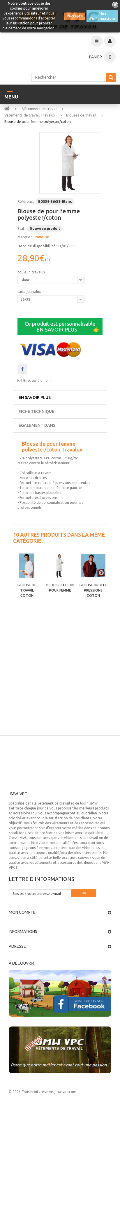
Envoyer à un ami (37, 380)
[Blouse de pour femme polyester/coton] (70, 163)
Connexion (110, 41)
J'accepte (74, 16)
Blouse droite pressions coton (93, 590)
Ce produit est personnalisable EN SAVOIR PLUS (62, 326)
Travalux (41, 237)
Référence (26, 201)
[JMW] (7, 108)
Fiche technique (36, 411)
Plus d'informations (102, 16)
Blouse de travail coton (26, 590)
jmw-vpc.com (65, 1092)
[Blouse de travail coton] (26, 565)
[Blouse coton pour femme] (60, 565)
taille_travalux (29, 291)
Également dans (37, 425)
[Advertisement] (60, 672)
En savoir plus (35, 397)
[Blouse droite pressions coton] (93, 565)
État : (21, 228)
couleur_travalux (31, 272)
